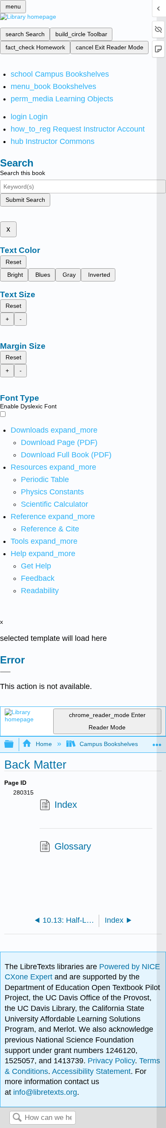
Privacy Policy (111, 1060)
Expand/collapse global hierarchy (14, 744)
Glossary (72, 846)
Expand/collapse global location (157, 742)
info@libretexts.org (44, 1092)
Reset (13, 261)
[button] (37, 578)
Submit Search (25, 199)
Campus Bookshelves (109, 744)
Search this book (22, 172)
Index (65, 804)
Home (43, 744)
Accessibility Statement (91, 1071)
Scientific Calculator (54, 504)
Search (17, 1118)
